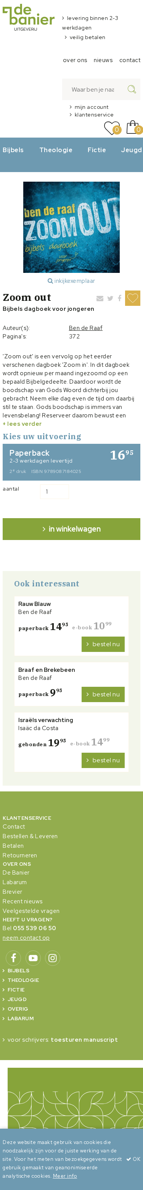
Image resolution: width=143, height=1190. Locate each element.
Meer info (65, 1176)
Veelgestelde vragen (31, 911)
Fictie (97, 150)
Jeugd (17, 999)
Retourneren (20, 855)
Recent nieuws (23, 901)
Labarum (15, 882)
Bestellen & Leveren (30, 836)
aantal (11, 488)
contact (130, 60)
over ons (75, 60)
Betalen (13, 846)
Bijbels (13, 150)
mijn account (92, 106)
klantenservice (94, 114)
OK (136, 1159)
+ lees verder (22, 424)
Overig (18, 1009)
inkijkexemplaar (74, 281)
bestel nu (106, 644)
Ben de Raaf (86, 328)
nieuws (103, 60)
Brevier (12, 892)
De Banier (16, 872)
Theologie (56, 150)
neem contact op (26, 938)
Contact (14, 827)
